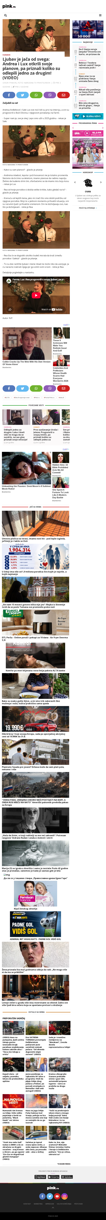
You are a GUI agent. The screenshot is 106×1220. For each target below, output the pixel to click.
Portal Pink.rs (49, 397)
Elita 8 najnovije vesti (21, 397)
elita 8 (61, 397)
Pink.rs (37, 397)
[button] (6, 421)
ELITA (7, 397)
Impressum (50, 1204)
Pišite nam (78, 1204)
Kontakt (27, 1204)
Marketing (38, 1204)
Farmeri (6, 55)
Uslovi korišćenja (64, 1204)
